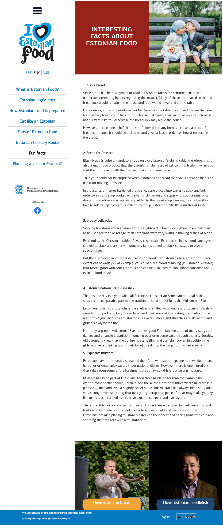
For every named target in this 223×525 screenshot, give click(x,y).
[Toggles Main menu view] (37, 10)
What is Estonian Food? (37, 89)
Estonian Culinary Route (37, 142)
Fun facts (37, 153)
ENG (37, 72)
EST (29, 72)
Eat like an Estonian (37, 121)
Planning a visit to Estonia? (37, 164)
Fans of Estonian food (37, 132)
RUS (46, 72)
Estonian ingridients (37, 100)
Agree (166, 517)
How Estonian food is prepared (37, 110)
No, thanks (187, 517)
